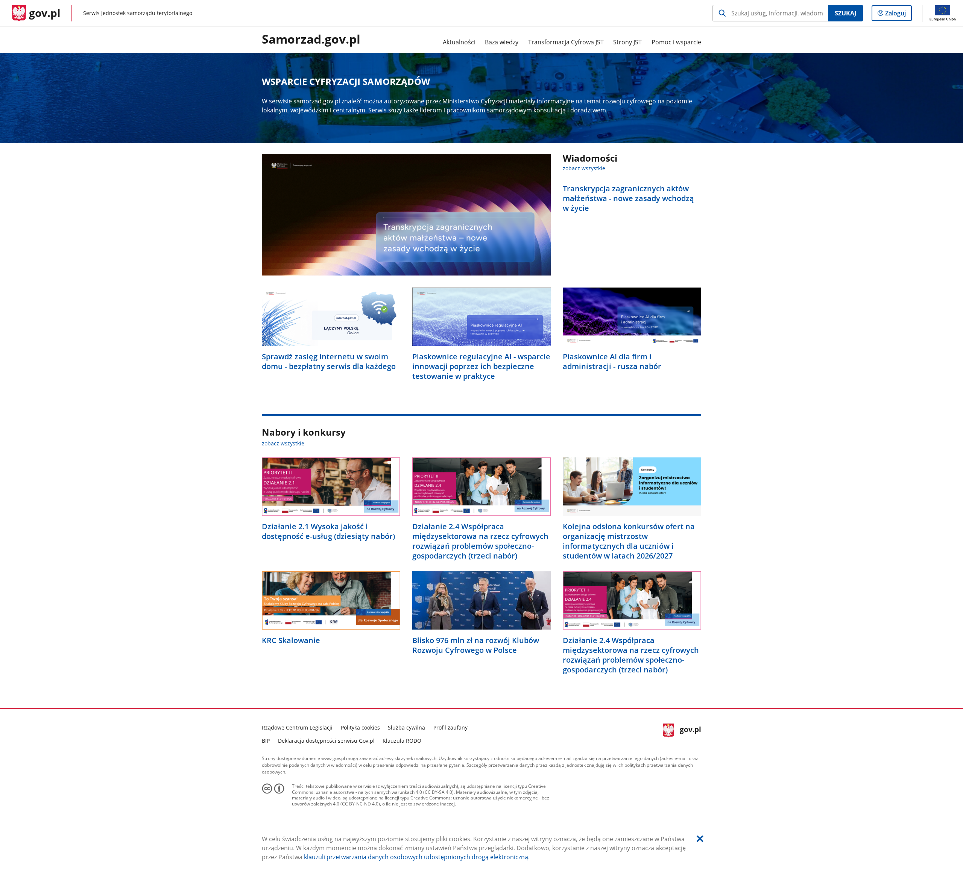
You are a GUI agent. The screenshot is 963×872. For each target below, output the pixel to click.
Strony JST (627, 42)
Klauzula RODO (402, 740)
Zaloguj (898, 15)
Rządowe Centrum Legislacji (297, 727)
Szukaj (845, 13)
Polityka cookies (360, 727)
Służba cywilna (406, 727)
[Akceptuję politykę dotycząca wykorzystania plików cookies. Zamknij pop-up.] (700, 838)
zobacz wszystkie (584, 168)
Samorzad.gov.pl (311, 39)
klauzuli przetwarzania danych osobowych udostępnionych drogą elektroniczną (416, 857)
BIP (266, 740)
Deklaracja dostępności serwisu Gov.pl (326, 740)
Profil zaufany (450, 727)
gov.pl (690, 733)
